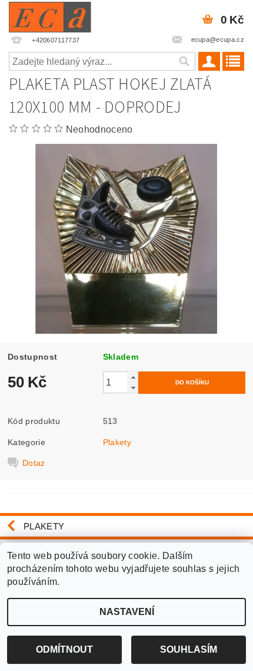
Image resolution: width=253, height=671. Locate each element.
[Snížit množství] (133, 387)
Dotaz (33, 463)
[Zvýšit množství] (133, 377)
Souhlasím (188, 649)
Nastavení (126, 612)
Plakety (117, 442)
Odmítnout (64, 649)
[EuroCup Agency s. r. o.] (50, 15)
